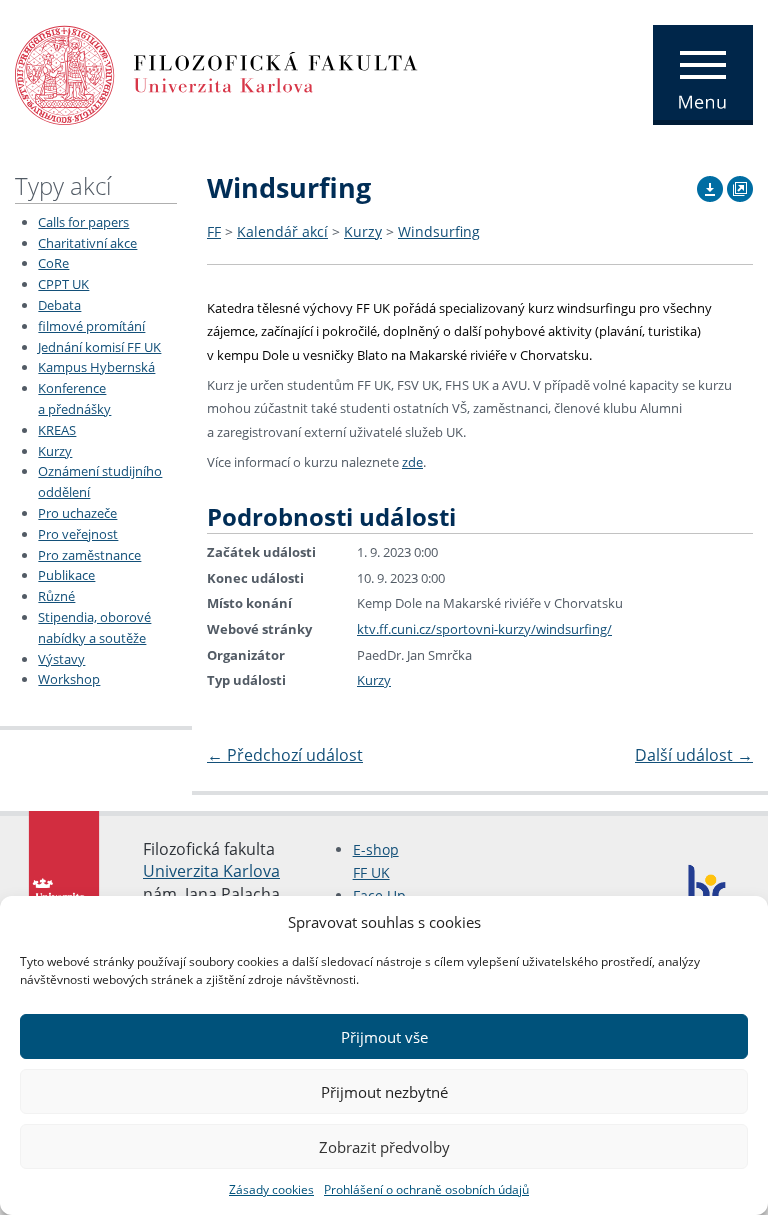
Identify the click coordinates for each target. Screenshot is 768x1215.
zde (412, 462)
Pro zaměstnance (89, 555)
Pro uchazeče (77, 513)
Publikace (66, 575)
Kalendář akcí (282, 231)
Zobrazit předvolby (384, 1147)
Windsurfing (439, 231)
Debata (59, 305)
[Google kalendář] (740, 186)
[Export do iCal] (710, 186)
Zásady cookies (271, 1189)
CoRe (53, 263)
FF (214, 231)
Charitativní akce (87, 243)
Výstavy (61, 659)
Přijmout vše (384, 1037)
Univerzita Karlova (211, 871)
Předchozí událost (285, 755)
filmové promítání (91, 326)
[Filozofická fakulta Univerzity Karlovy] (216, 73)
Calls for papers (83, 222)
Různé (56, 596)
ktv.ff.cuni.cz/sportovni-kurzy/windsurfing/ (484, 629)
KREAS (57, 430)
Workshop (69, 679)
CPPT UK (63, 284)
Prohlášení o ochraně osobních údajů (426, 1189)
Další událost (694, 755)
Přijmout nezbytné (384, 1092)
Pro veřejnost (78, 534)
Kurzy (55, 451)
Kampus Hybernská (96, 367)
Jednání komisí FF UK (99, 347)
